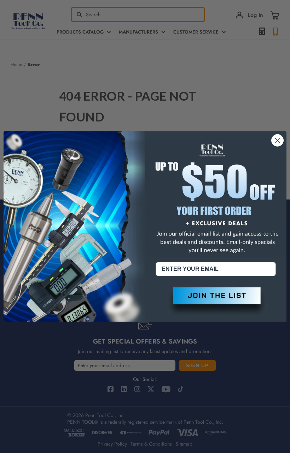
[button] (215, 301)
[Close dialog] (277, 140)
